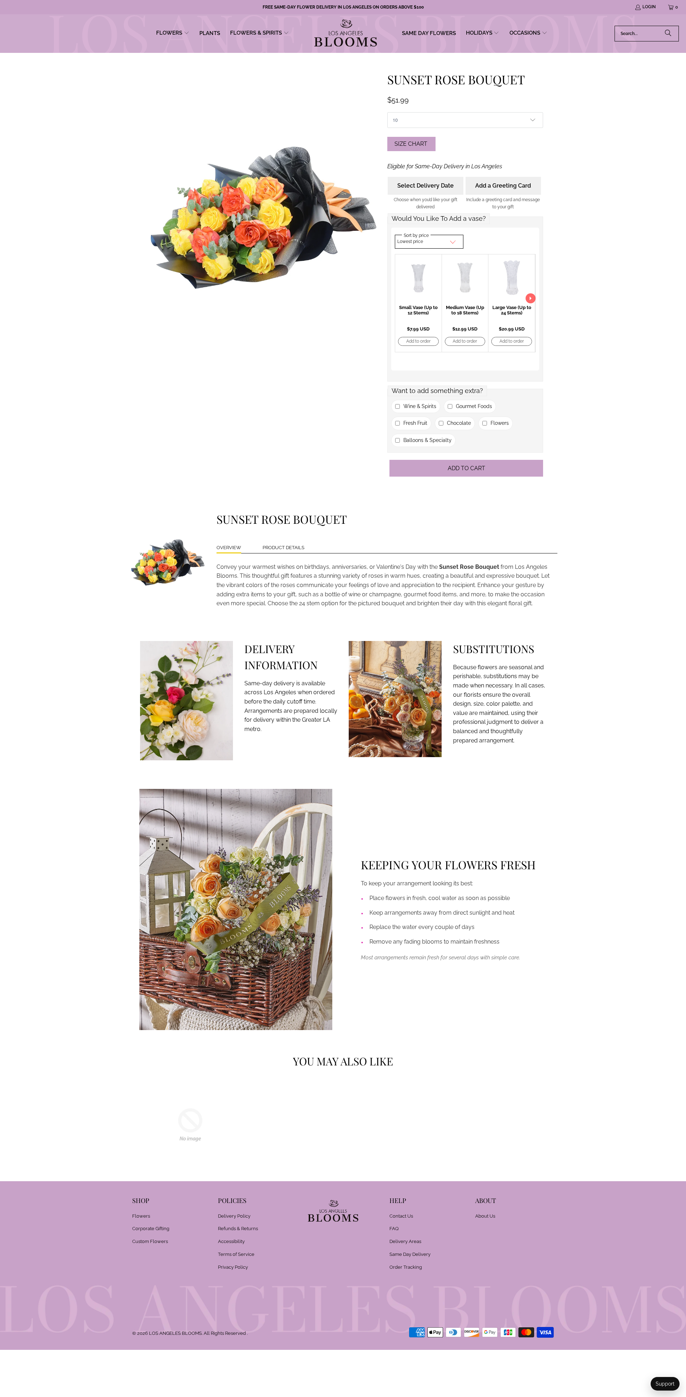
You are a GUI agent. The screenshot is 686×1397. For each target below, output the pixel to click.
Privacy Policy (233, 1267)
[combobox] (647, 33)
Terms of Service (236, 1254)
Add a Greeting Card (503, 185)
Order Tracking (405, 1267)
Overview (229, 547)
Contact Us (401, 1216)
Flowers (141, 1216)
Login (649, 6)
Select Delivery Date (425, 185)
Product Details (283, 547)
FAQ (394, 1228)
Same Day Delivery (410, 1254)
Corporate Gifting (150, 1228)
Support (665, 1384)
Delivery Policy (234, 1216)
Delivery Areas (405, 1241)
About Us (485, 1216)
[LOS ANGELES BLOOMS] (345, 33)
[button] (172, 33)
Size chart (410, 143)
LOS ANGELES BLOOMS (175, 1333)
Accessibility (231, 1241)
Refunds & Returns (238, 1228)
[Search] (668, 33)
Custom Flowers (150, 1241)
